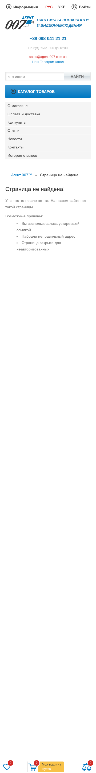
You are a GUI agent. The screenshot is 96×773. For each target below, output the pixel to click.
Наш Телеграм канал (48, 62)
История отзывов (22, 155)
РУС (49, 7)
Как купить (16, 122)
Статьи (13, 130)
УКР (61, 7)
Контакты (15, 147)
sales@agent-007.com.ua (48, 57)
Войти (85, 7)
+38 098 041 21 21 (48, 38)
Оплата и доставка (23, 114)
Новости (14, 139)
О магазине (17, 106)
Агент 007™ (21, 175)
